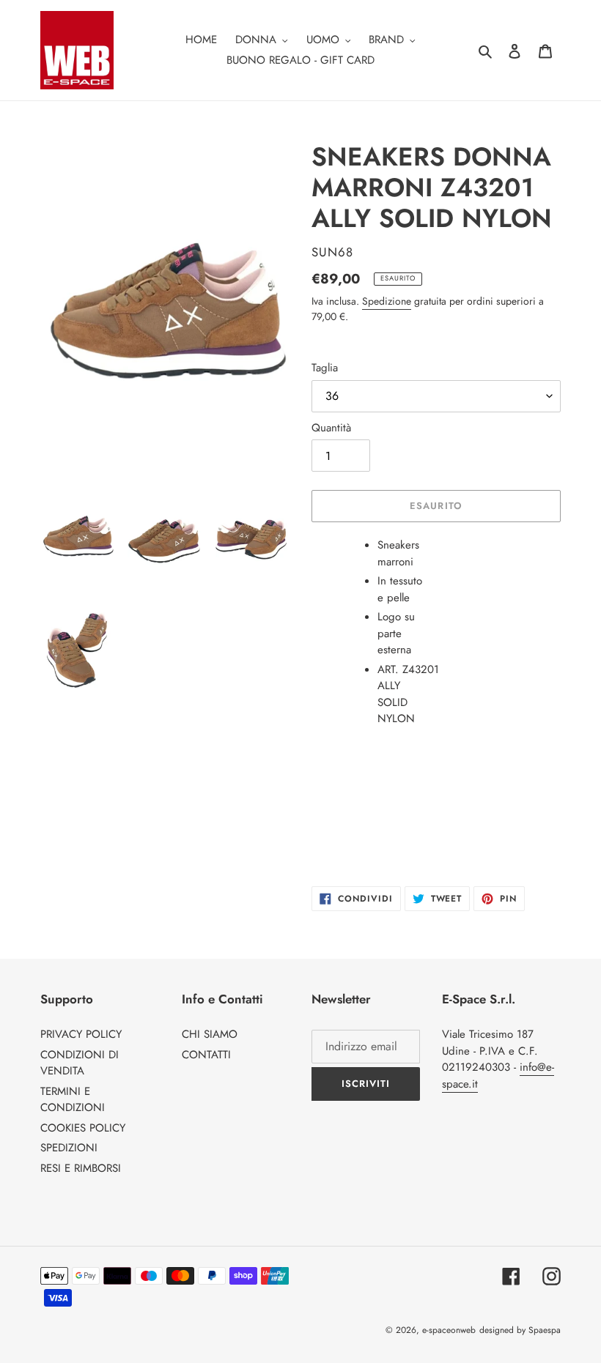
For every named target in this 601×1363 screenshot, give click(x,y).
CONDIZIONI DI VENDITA (79, 1063)
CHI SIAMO (209, 1034)
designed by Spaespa (520, 1330)
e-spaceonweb (449, 1330)
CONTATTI (206, 1055)
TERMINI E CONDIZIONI (72, 1099)
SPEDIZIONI (68, 1148)
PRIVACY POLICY (81, 1034)
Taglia (324, 368)
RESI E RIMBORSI (80, 1168)
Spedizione (386, 301)
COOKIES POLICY (82, 1128)
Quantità (331, 428)
